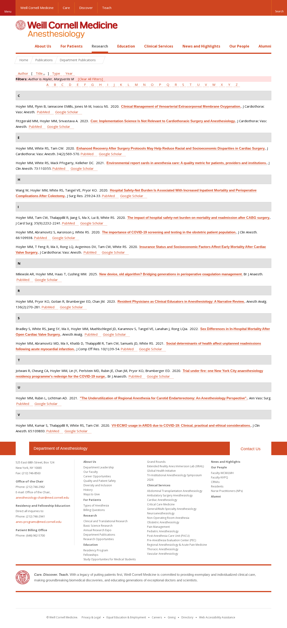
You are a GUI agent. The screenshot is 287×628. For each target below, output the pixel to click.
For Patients (72, 46)
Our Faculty (90, 472)
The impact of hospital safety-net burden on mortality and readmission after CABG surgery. (198, 217)
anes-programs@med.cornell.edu (38, 522)
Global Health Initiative (161, 471)
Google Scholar (66, 112)
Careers (157, 617)
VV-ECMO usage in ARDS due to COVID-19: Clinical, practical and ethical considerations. (181, 425)
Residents (217, 486)
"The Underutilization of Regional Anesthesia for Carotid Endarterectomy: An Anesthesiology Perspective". (163, 398)
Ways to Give (91, 494)
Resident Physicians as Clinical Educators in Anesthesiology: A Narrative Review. (181, 301)
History (88, 490)
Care (66, 7)
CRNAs (215, 482)
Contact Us (251, 449)
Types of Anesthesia (96, 505)
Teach (106, 7)
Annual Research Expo (97, 530)
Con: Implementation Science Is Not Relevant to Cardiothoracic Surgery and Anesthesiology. (163, 121)
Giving (172, 617)
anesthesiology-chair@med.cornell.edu (42, 497)
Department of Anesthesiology (60, 448)
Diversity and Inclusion (97, 485)
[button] (279, 8)
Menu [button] (7, 11)
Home (20, 46)
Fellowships (90, 555)
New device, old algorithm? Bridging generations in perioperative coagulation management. (171, 274)
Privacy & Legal (91, 617)
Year (69, 73)
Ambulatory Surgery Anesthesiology (170, 495)
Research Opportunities (98, 539)
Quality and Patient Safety (99, 481)
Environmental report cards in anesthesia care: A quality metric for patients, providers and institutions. (187, 163)
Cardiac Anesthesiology (162, 500)
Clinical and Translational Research (105, 521)
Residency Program (95, 550)
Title (39, 73)
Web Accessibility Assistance (217, 617)
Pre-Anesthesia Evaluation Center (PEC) (171, 540)
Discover (86, 7)
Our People (239, 46)
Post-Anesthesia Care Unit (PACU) (168, 536)
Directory (187, 617)
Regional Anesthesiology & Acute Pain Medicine (177, 545)
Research (100, 46)
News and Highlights (201, 46)
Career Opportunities (97, 476)
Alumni (265, 46)
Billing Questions (94, 510)
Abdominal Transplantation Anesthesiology (174, 491)
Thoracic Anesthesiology (162, 549)
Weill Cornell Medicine (37, 7)
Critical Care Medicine (161, 504)
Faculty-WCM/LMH (222, 473)
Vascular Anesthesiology (162, 554)
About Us (43, 46)
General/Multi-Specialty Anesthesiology (171, 509)
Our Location (22, 448)
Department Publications (99, 535)
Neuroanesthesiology (160, 513)
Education (126, 46)
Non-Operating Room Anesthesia (168, 518)
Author (23, 73)
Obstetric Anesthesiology (163, 522)
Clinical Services (158, 46)
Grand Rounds (156, 462)
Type (56, 73)
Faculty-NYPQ (219, 477)
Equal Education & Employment (126, 617)
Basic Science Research (98, 526)
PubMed (43, 112)
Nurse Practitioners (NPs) (227, 491)
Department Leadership (98, 467)
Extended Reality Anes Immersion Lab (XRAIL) (175, 466)
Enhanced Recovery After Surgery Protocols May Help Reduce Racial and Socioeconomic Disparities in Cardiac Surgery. (170, 148)
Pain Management (158, 527)
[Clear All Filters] (90, 79)
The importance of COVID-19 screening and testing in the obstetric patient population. (169, 232)
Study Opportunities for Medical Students (109, 559)
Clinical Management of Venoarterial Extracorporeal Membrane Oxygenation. (181, 106)
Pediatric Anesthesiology (162, 531)
